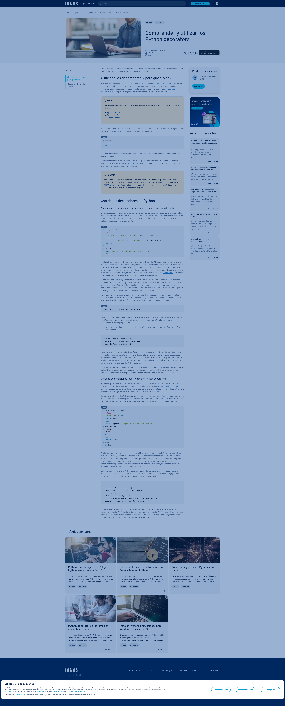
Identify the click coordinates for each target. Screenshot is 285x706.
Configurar (8, 691)
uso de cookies (40, 691)
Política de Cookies (58, 691)
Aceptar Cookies (20, 695)
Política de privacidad (79, 691)
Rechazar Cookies (245, 689)
